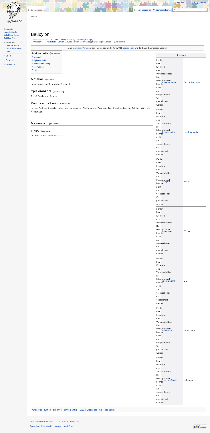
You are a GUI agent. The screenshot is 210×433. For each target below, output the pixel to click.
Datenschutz (35, 426)
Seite (30, 10)
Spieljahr (165, 181)
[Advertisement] (87, 24)
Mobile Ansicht (69, 426)
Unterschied (38, 42)
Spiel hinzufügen (13, 45)
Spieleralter (166, 330)
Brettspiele (92, 410)
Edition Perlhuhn (192, 82)
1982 (186, 181)
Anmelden (203, 3)
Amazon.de (55, 135)
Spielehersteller (168, 82)
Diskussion (79, 40)
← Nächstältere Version (54, 42)
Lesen (137, 10)
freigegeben (128, 48)
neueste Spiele (10, 32)
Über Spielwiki (46, 426)
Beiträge (88, 40)
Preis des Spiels (169, 380)
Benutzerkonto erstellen (185, 3)
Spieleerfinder (168, 132)
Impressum (57, 426)
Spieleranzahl (168, 281)
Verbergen (55, 53)
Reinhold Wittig (191, 132)
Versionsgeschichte (162, 10)
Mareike (70, 40)
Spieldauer (166, 231)
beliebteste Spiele (11, 35)
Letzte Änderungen (14, 48)
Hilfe (8, 51)
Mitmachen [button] (10, 42)
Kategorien (37, 410)
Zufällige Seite (10, 38)
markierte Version (81, 48)
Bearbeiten (50, 79)
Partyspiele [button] (10, 60)
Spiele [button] (8, 56)
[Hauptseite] (13, 12)
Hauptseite (8, 29)
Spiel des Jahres (107, 410)
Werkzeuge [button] (10, 64)
